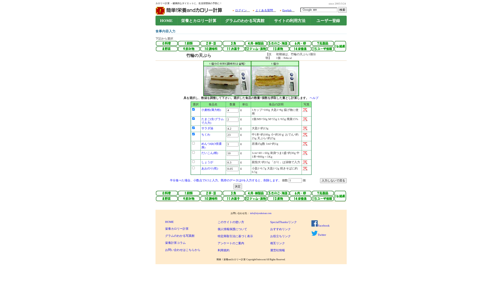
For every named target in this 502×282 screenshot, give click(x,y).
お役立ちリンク (280, 236)
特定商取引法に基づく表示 (235, 236)
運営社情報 (277, 250)
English (287, 10)
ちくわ (205, 134)
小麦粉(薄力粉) (211, 109)
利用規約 (223, 250)
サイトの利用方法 (290, 20)
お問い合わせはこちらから (182, 249)
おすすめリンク (280, 229)
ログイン (241, 10)
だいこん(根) (209, 153)
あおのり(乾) (209, 168)
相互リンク (277, 243)
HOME (166, 20)
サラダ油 (207, 128)
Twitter (322, 234)
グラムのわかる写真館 (245, 20)
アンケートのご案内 (231, 243)
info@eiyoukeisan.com (260, 213)
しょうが (207, 162)
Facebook (324, 225)
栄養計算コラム (175, 242)
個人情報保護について (232, 229)
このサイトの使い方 (231, 222)
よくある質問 (264, 10)
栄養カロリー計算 (177, 228)
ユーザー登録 (328, 20)
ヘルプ (314, 97)
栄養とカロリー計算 (198, 20)
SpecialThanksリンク (283, 222)
